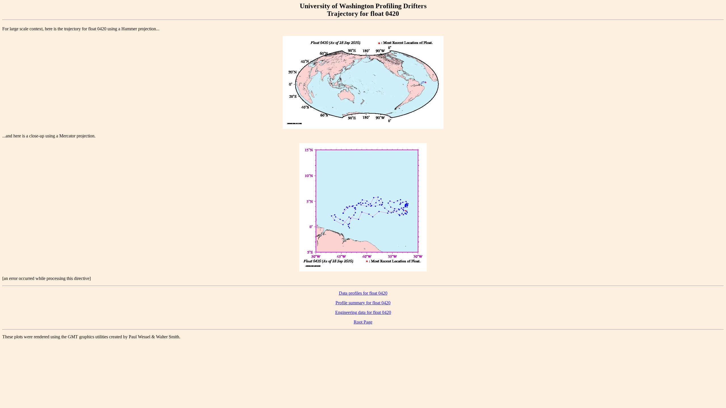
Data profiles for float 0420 (363, 293)
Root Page (363, 322)
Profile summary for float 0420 (363, 302)
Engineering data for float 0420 (363, 312)
